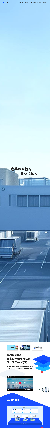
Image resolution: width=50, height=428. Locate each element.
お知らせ (30, 2)
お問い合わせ (39, 2)
